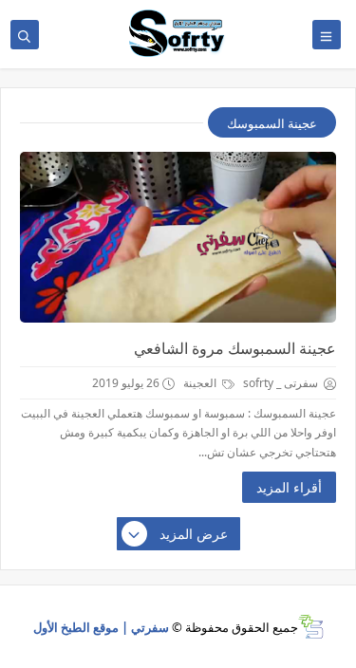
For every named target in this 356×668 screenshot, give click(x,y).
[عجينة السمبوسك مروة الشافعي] (178, 237)
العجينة (201, 383)
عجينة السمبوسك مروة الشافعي (235, 348)
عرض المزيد (193, 534)
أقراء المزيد (289, 487)
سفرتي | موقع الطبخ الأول (101, 627)
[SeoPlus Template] (311, 627)
